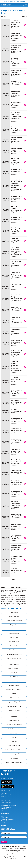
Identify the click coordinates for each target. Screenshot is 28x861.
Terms (2, 816)
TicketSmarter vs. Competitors (8, 805)
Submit (4, 841)
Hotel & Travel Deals (6, 807)
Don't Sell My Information (7, 819)
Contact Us (4, 793)
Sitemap (3, 822)
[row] (14, 25)
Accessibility (4, 820)
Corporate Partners (6, 802)
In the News (4, 808)
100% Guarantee (5, 796)
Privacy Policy (4, 817)
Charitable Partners (6, 804)
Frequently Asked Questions (8, 795)
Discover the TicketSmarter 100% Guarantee (14, 1)
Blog (2, 810)
